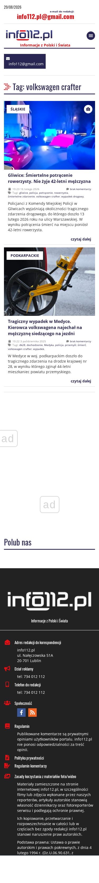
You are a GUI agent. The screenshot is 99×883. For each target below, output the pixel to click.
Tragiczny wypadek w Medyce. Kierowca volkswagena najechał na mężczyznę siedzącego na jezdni (45, 327)
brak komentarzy (80, 189)
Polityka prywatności (29, 758)
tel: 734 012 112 (31, 676)
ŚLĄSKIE (18, 109)
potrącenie (46, 193)
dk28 (22, 345)
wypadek (38, 349)
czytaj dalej (80, 239)
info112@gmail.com (26, 63)
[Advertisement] (49, 870)
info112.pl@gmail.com (45, 16)
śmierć (82, 345)
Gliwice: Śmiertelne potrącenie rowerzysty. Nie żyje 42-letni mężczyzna (49, 178)
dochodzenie (35, 345)
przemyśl (70, 345)
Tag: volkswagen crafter (47, 86)
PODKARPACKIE (25, 255)
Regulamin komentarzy (31, 766)
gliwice (23, 193)
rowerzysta (61, 193)
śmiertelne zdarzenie (21, 196)
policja (33, 193)
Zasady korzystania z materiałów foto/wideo (45, 776)
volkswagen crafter (48, 196)
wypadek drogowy (72, 196)
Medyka (49, 345)
